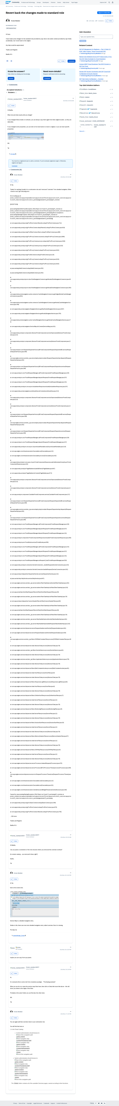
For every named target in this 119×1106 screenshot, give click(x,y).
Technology (30, 6)
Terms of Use (22, 1103)
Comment (71, 61)
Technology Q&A (38, 6)
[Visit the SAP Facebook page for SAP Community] (95, 1103)
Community (15, 2)
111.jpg (13, 154)
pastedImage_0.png (18, 935)
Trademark (46, 1103)
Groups (39, 2)
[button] (106, 20)
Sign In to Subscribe (104, 12)
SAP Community (9, 6)
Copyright (29, 1103)
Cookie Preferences (62, 1103)
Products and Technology (28, 2)
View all (81, 131)
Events (59, 2)
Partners (53, 2)
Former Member (15, 20)
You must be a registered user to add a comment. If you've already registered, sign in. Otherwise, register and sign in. (39, 162)
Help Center (66, 2)
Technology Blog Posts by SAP (89, 61)
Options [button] (112, 13)
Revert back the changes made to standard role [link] (54, 6)
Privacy (15, 1103)
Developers (46, 2)
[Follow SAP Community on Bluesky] (98, 1103)
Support (53, 1103)
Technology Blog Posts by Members (90, 53)
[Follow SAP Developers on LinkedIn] (104, 1103)
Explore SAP (103, 2)
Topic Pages (74, 2)
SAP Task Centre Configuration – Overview (91, 79)
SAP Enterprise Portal (11, 28)
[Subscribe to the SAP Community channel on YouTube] (101, 1103)
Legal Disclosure (37, 1103)
